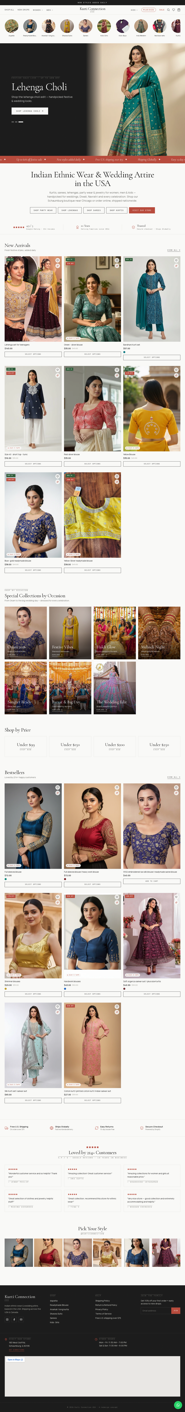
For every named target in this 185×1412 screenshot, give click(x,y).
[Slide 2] (17, 132)
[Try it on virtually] (57, 265)
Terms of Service (103, 1313)
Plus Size (148, 10)
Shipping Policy (102, 1300)
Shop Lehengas (70, 210)
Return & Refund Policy (106, 1305)
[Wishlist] (173, 9)
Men (49, 10)
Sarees (53, 1318)
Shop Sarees (94, 210)
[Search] (168, 9)
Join (176, 1311)
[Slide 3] (22, 132)
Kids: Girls (54, 1322)
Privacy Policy (101, 1309)
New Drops (24, 10)
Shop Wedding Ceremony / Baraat (36, 121)
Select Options (33, 354)
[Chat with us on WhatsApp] (178, 1405)
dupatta (54, 1300)
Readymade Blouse (59, 1305)
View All (172, 250)
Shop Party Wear (43, 210)
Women (37, 10)
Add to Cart (152, 881)
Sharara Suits (56, 1313)
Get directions (16, 1350)
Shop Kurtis (117, 210)
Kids (133, 10)
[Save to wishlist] (57, 260)
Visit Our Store (142, 210)
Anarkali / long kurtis (59, 1309)
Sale (162, 10)
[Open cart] (178, 9)
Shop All (9, 10)
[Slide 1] (13, 132)
